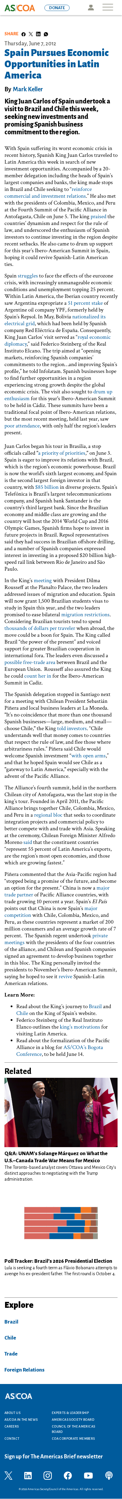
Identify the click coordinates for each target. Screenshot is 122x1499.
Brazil (95, 1006)
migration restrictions (85, 614)
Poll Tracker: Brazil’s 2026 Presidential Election (58, 1261)
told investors (72, 728)
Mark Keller (28, 89)
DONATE (57, 8)
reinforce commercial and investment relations (48, 193)
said (27, 842)
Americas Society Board (73, 1419)
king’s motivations (80, 1027)
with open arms (88, 755)
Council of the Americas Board (73, 1429)
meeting (43, 580)
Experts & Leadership (70, 1413)
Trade (10, 1354)
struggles (28, 276)
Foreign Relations (24, 1370)
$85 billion (47, 487)
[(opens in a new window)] (8, 1475)
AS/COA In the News (21, 1419)
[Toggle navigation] (107, 7)
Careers (11, 1426)
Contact (12, 1438)
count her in (37, 676)
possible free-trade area (29, 662)
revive (65, 976)
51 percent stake (85, 303)
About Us (12, 1413)
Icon (90, 7)
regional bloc (48, 815)
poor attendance (22, 426)
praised (98, 216)
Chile (22, 1013)
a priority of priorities (61, 453)
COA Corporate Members (73, 1438)
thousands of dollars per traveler (39, 628)
